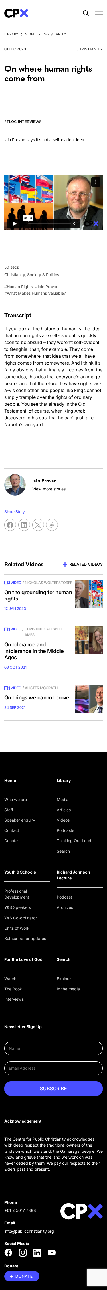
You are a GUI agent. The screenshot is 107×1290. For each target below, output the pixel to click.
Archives (65, 907)
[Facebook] (8, 1253)
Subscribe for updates (25, 938)
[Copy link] (52, 525)
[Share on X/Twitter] (38, 525)
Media (62, 799)
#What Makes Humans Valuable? (35, 293)
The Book (13, 988)
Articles (64, 809)
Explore (64, 978)
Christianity (54, 34)
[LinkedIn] (37, 1253)
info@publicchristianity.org (29, 1231)
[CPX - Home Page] (16, 13)
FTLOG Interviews (22, 121)
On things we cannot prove (36, 697)
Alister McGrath (41, 688)
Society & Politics (43, 274)
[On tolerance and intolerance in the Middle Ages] (89, 640)
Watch (10, 978)
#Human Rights (18, 286)
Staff (8, 809)
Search (63, 851)
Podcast (64, 897)
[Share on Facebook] (10, 525)
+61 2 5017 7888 (20, 1210)
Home (10, 780)
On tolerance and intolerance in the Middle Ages (34, 651)
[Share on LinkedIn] (24, 525)
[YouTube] (52, 1253)
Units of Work (16, 928)
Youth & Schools (20, 872)
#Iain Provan (46, 286)
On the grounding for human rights (38, 595)
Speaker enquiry (19, 820)
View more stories (49, 488)
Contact (11, 830)
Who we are (15, 799)
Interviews (14, 999)
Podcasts (65, 830)
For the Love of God (23, 959)
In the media (68, 988)
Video (30, 34)
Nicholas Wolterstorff (48, 582)
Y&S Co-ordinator (20, 917)
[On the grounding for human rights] (89, 594)
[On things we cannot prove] (89, 699)
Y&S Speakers (17, 907)
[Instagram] (23, 1253)
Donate (11, 840)
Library (11, 34)
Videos (63, 820)
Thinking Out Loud (74, 840)
